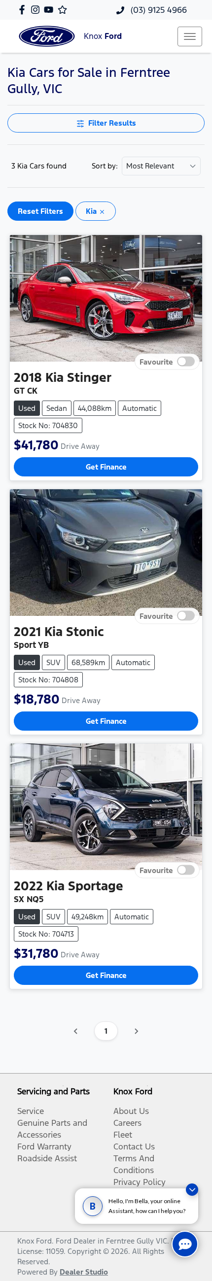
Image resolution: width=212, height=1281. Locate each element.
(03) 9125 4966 (157, 9)
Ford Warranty (44, 1146)
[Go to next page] (136, 1031)
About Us (131, 1111)
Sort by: (105, 166)
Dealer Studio (84, 1272)
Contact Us (134, 1146)
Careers (127, 1122)
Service (30, 1111)
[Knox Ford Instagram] (37, 9)
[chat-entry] (185, 1244)
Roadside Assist (47, 1158)
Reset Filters (40, 211)
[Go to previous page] (76, 1031)
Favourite (156, 362)
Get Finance (106, 467)
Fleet (122, 1134)
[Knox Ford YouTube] (50, 9)
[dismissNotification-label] (192, 1189)
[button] (189, 36)
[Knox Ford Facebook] (24, 9)
